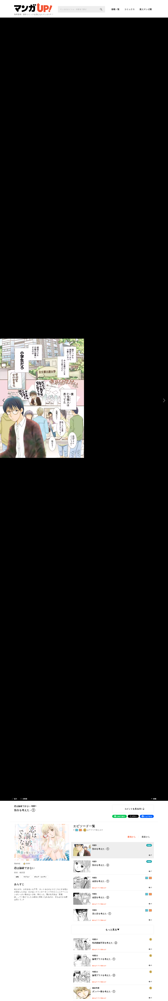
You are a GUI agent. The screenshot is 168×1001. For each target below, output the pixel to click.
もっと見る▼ (112, 929)
